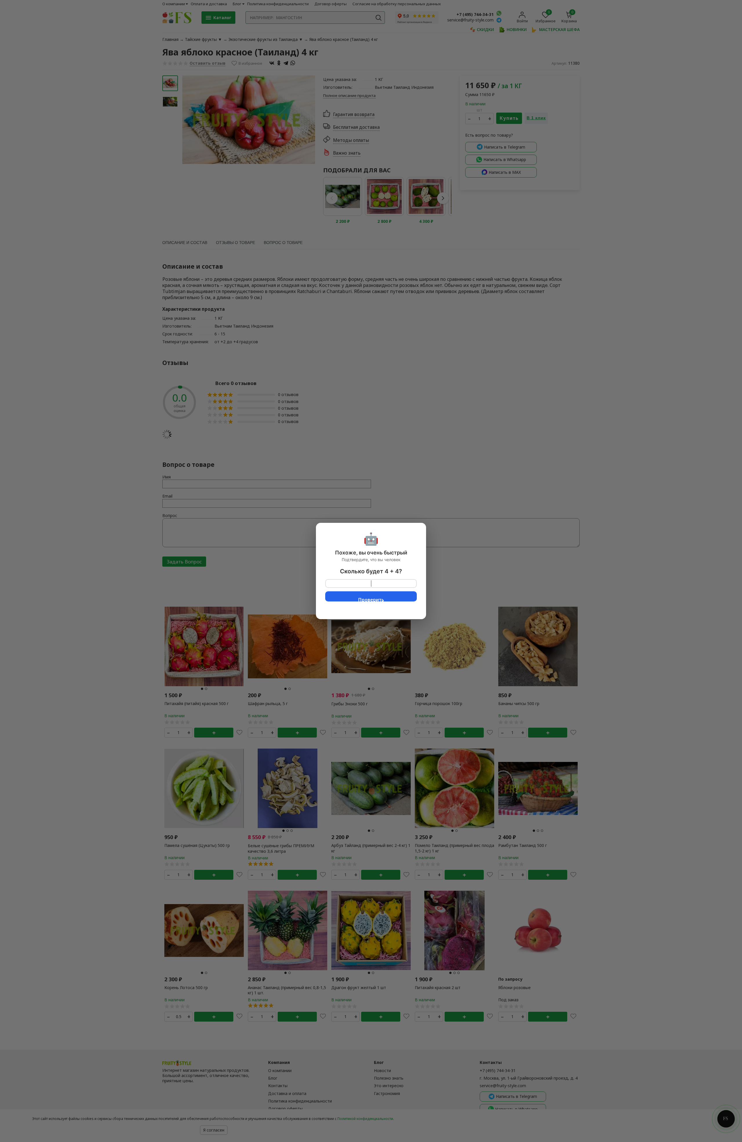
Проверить (371, 599)
